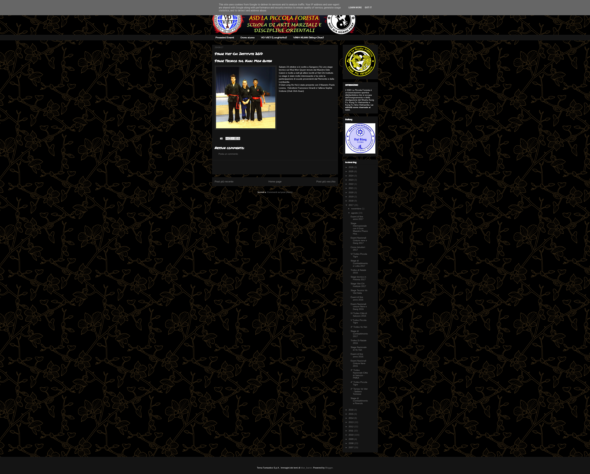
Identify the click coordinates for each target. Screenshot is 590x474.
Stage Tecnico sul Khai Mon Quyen (243, 60)
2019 (351, 196)
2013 (351, 422)
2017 (351, 205)
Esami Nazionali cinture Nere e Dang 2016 (359, 306)
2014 (351, 418)
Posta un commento (228, 154)
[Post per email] (221, 138)
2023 (351, 180)
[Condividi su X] (232, 138)
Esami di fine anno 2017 (357, 217)
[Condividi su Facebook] (235, 138)
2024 (351, 175)
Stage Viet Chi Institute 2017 (358, 284)
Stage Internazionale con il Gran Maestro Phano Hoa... (359, 228)
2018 (351, 200)
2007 (351, 447)
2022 (351, 184)
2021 (351, 188)
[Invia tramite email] (226, 138)
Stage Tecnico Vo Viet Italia (359, 291)
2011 (351, 430)
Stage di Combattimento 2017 (359, 334)
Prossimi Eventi (225, 37)
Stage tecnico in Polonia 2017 (358, 278)
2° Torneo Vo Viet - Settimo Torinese (359, 391)
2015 (351, 414)
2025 (351, 171)
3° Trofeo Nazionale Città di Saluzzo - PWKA (359, 374)
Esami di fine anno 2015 (357, 355)
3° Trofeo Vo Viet (359, 327)
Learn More (355, 7)
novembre (356, 208)
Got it (368, 7)
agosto (354, 213)
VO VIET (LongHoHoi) (274, 37)
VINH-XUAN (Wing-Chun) (308, 37)
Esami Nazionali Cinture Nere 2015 (358, 363)
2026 (351, 167)
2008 (351, 443)
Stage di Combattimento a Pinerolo (359, 401)
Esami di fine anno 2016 (357, 298)
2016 (351, 410)
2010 (351, 435)
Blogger (329, 467)
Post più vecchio (325, 181)
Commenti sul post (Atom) (280, 192)
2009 (351, 439)
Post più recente (224, 181)
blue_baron (306, 467)
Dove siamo (248, 37)
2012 (351, 426)
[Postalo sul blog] (229, 138)
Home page (274, 181)
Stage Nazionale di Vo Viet (359, 348)
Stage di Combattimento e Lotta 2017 (359, 263)
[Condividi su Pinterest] (238, 138)
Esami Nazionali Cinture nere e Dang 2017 (359, 240)
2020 (351, 192)
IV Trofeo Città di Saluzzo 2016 (359, 314)
